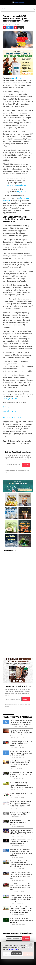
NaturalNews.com (9, 411)
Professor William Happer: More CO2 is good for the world (20, 814)
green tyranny (14, 434)
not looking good (17, 78)
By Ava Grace (20, 797)
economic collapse (23, 426)
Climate (30, 422)
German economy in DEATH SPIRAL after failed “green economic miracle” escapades (21, 743)
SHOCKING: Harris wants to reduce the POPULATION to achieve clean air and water (21, 774)
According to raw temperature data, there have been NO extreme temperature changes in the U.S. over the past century (21, 804)
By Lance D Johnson (22, 726)
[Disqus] (18, 578)
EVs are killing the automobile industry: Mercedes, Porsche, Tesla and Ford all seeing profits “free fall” (21, 733)
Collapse (6, 424)
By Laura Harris (20, 836)
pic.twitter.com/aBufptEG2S (17, 185)
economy (17, 429)
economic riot (8, 429)
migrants (23, 434)
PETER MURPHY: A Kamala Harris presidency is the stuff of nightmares (20, 822)
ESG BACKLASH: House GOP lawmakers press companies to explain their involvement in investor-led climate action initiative (21, 785)
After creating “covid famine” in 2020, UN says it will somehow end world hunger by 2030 (21, 753)
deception (11, 426)
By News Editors (21, 826)
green (12, 431)
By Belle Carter (21, 778)
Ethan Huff (16, 24)
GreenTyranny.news (10, 399)
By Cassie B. (20, 768)
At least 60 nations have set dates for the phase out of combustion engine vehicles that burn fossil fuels (20, 886)
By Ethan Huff (20, 738)
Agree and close (16, 953)
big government (20, 422)
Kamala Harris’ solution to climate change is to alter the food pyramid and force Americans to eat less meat (21, 875)
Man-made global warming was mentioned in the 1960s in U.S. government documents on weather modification (21, 852)
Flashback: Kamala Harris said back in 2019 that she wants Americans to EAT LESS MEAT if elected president (21, 832)
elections (24, 429)
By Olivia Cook (20, 816)
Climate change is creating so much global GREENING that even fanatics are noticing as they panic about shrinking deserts (21, 898)
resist (30, 434)
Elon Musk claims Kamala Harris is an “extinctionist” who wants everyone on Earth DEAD (21, 841)
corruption (22, 424)
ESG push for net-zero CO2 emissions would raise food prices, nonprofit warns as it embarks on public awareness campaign (21, 909)
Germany (6, 431)
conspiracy (14, 424)
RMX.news (6, 407)
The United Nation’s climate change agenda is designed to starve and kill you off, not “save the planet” (21, 722)
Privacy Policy (13, 949)
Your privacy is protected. (11, 470)
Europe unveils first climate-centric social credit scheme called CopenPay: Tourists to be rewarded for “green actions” (21, 863)
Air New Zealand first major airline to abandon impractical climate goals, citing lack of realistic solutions (21, 763)
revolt (5, 436)
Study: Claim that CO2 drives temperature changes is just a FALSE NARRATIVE (21, 920)
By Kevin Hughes (21, 924)
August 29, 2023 (22, 192)
